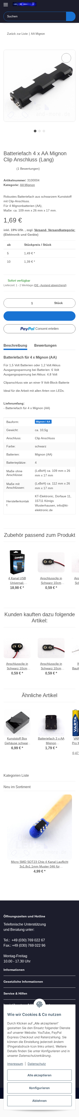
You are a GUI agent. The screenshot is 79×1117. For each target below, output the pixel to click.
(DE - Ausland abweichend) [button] (50, 285)
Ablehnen (39, 1100)
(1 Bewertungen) (28, 168)
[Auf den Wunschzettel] (66, 58)
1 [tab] (35, 131)
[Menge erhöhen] (70, 303)
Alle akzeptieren (39, 1075)
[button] (58, 4)
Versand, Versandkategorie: (54, 230)
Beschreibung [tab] (15, 345)
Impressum (15, 1064)
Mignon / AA (43, 421)
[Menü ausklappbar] (6, 2)
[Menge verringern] (8, 303)
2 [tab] (39, 131)
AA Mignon (27, 185)
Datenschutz (37, 1064)
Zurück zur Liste (17, 33)
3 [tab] (44, 131)
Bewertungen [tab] (45, 345)
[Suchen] (70, 16)
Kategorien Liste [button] (16, 775)
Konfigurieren (39, 1088)
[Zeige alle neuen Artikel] (74, 787)
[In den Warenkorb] (7, 47)
